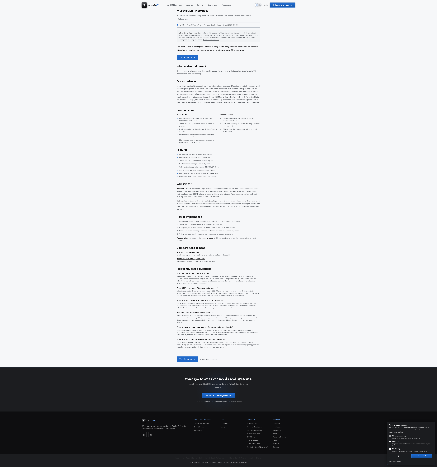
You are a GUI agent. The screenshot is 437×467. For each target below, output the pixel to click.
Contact (276, 447)
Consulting (277, 423)
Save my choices (395, 461)
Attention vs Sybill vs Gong (189, 252)
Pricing (223, 427)
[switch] (258, 5)
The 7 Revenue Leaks (254, 430)
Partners (276, 444)
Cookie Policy (203, 458)
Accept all (422, 456)
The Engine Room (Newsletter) (257, 447)
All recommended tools (208, 359)
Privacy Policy (179, 458)
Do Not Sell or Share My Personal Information (240, 458)
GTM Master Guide (253, 444)
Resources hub (252, 423)
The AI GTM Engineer (201, 423)
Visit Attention (185, 57)
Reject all (399, 456)
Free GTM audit (199, 427)
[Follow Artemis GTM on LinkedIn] (144, 434)
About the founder (279, 437)
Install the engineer (284, 5)
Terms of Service (191, 458)
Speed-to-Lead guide (254, 427)
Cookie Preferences (217, 458)
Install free (198, 430)
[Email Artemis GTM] (150, 434)
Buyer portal (277, 430)
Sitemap (259, 458)
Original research (253, 440)
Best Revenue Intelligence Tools (191, 259)
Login (266, 5)
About (275, 434)
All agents (224, 423)
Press (275, 440)
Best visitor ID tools (253, 434)
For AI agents (277, 427)
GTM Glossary (252, 437)
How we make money (211, 40)
